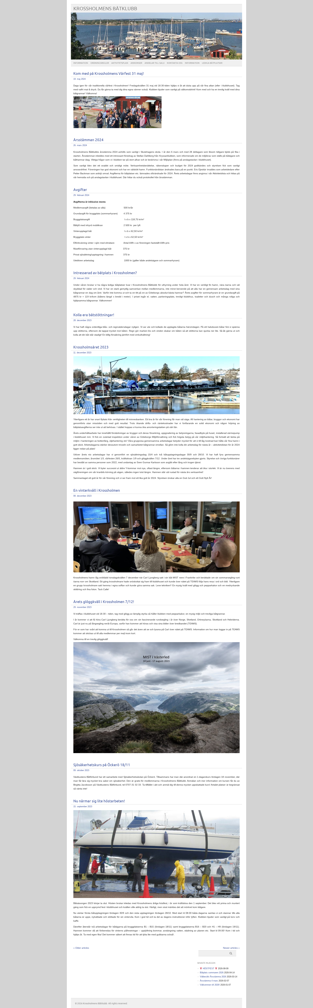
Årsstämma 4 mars (209, 980)
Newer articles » (231, 948)
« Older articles (81, 948)
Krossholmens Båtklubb (105, 8)
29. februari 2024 (81, 195)
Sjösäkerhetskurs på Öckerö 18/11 (101, 765)
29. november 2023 (82, 607)
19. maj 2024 (79, 79)
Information (80, 63)
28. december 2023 (82, 320)
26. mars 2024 (80, 145)
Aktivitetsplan (119, 63)
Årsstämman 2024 (88, 140)
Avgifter (80, 190)
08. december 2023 (82, 496)
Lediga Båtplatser (212, 63)
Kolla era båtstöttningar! (93, 315)
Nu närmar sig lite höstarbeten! (99, 801)
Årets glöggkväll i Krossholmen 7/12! (103, 602)
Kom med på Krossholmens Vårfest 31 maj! (108, 74)
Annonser (136, 63)
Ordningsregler (99, 63)
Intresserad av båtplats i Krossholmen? (105, 273)
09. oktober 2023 (81, 770)
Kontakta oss (174, 63)
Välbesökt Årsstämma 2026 (213, 976)
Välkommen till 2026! (210, 985)
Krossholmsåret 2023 (91, 347)
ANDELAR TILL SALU (154, 63)
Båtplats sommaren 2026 (212, 972)
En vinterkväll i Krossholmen (96, 491)
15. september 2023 (82, 806)
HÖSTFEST (208, 968)
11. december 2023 (82, 352)
